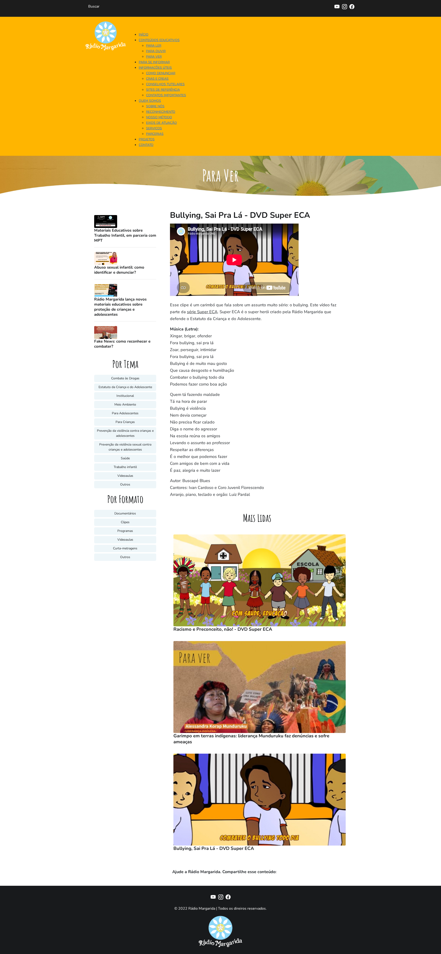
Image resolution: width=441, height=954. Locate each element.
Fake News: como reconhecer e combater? (122, 344)
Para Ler (153, 45)
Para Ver (154, 56)
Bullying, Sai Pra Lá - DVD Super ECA (213, 848)
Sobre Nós (155, 106)
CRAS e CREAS (157, 79)
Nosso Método (159, 117)
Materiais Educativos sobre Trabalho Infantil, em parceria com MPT (125, 235)
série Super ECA (202, 312)
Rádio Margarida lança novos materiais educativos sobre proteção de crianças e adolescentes (120, 307)
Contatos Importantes (166, 95)
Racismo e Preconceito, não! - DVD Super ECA (222, 629)
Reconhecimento (160, 112)
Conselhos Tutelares (165, 84)
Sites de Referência (163, 90)
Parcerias (155, 134)
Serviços (154, 128)
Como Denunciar (160, 73)
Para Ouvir (156, 51)
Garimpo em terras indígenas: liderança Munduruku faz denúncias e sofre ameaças (251, 739)
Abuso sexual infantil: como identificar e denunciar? (119, 270)
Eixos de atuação (161, 123)
